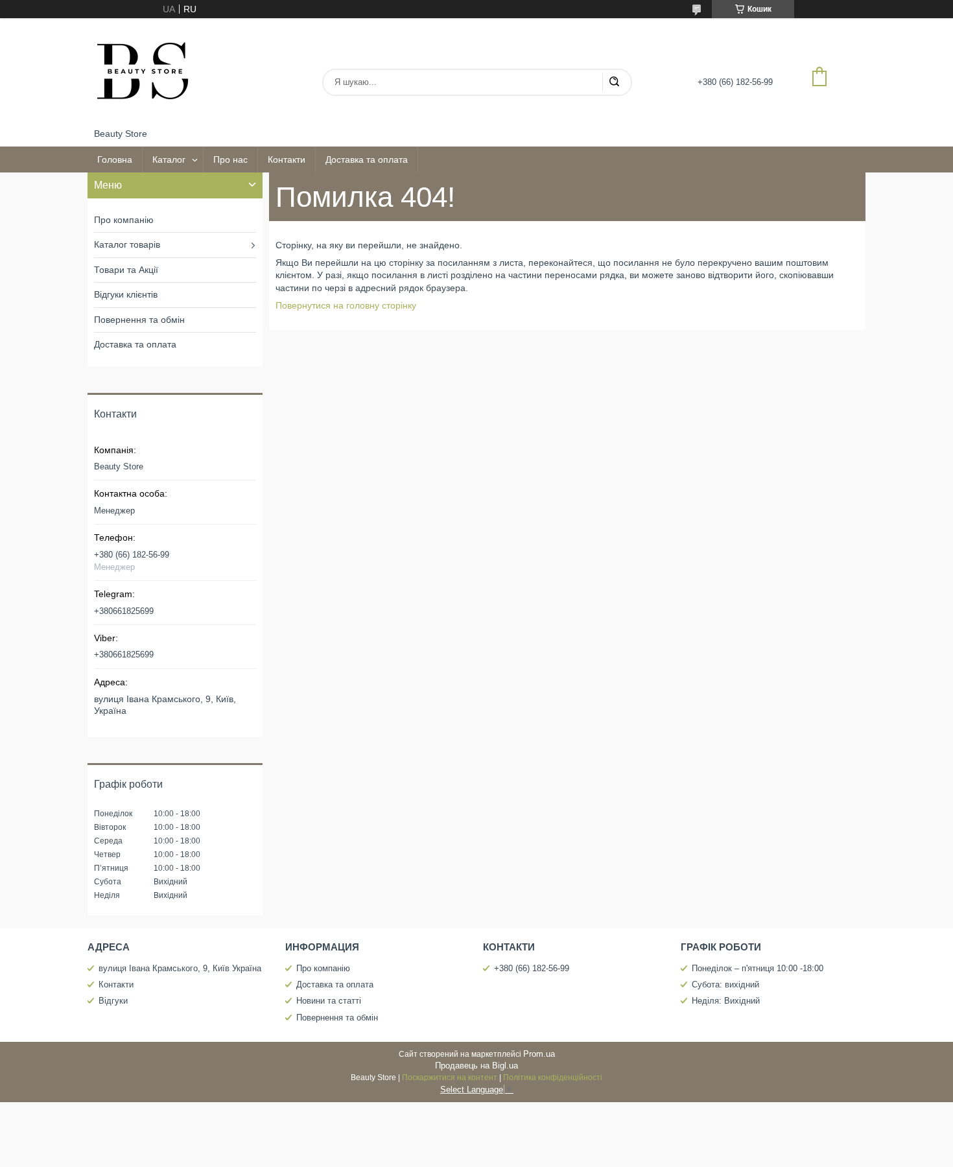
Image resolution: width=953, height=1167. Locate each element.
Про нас (230, 159)
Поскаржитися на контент (449, 1077)
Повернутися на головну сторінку (346, 305)
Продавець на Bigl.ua (476, 1065)
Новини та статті (328, 1001)
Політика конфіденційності (552, 1077)
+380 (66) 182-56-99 (531, 968)
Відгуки (113, 1001)
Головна (114, 159)
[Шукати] (614, 82)
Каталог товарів (127, 244)
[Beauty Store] (142, 73)
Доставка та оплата (366, 159)
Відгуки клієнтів (126, 294)
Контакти (286, 159)
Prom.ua (539, 1054)
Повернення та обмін (139, 319)
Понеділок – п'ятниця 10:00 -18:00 (757, 968)
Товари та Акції (126, 270)
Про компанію (124, 220)
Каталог (168, 159)
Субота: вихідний (725, 984)
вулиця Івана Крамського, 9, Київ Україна (180, 968)
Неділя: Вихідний (726, 1001)
